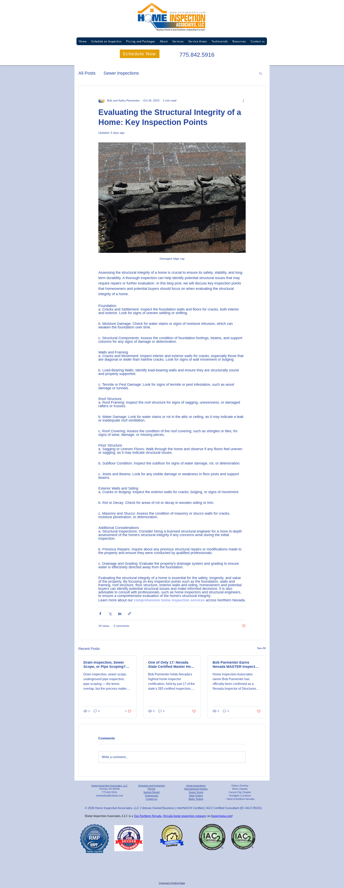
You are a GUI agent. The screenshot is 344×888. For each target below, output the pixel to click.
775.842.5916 (196, 55)
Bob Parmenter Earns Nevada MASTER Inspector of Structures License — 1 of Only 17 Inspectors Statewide (236, 664)
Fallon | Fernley (240, 785)
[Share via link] (129, 613)
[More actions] (243, 100)
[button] (260, 73)
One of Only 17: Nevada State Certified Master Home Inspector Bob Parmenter (172, 664)
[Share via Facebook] (100, 613)
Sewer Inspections (121, 73)
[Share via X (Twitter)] (110, 613)
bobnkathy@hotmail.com (109, 795)
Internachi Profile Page (172, 883)
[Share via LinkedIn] (120, 613)
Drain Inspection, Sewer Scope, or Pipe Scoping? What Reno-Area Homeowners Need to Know (107, 664)
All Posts (87, 73)
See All (261, 648)
